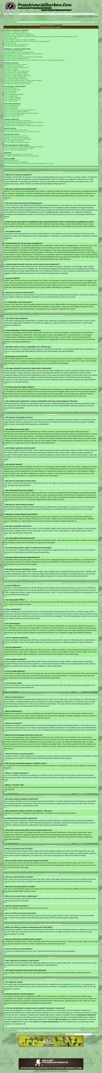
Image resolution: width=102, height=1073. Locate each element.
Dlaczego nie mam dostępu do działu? (16, 74)
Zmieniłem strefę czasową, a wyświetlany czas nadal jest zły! (23, 53)
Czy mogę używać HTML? (12, 89)
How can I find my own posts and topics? (17, 142)
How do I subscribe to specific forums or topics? (19, 148)
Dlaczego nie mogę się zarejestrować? (16, 44)
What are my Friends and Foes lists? (15, 130)
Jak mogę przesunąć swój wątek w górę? (17, 83)
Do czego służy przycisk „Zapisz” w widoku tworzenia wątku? (23, 80)
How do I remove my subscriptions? (15, 150)
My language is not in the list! (13, 55)
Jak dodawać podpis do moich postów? (16, 67)
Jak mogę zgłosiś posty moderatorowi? (16, 79)
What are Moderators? (11, 107)
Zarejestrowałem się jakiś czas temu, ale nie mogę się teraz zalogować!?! (27, 41)
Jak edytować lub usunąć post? (14, 66)
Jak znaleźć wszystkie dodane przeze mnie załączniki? (21, 156)
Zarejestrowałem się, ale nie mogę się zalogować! (20, 40)
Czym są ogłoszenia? (11, 96)
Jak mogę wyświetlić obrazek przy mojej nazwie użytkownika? (23, 57)
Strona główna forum (10, 22)
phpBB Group (76, 984)
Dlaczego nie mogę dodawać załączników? (17, 75)
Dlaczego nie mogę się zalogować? (15, 32)
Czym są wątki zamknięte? (12, 99)
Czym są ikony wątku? (11, 101)
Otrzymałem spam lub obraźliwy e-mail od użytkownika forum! (23, 125)
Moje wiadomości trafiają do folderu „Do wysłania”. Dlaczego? (23, 122)
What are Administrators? (12, 105)
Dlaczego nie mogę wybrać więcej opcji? (17, 71)
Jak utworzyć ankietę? (11, 69)
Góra (5, 185)
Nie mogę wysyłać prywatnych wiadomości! (17, 121)
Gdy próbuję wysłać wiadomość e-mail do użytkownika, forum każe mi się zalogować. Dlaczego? (34, 60)
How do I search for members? (14, 140)
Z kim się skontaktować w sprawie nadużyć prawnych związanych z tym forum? (29, 163)
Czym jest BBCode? (10, 88)
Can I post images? (10, 93)
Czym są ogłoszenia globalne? (13, 94)
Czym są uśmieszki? (10, 91)
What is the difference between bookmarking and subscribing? (23, 146)
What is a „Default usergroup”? (14, 115)
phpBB (43, 1070)
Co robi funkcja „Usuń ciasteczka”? (15, 46)
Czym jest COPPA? (10, 43)
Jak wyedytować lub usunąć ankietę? (15, 72)
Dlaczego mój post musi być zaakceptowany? (18, 82)
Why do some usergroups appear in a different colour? (21, 113)
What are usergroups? (11, 108)
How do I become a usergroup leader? (16, 111)
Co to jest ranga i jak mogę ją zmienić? (16, 58)
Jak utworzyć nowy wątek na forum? (15, 64)
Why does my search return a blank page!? (17, 139)
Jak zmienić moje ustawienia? (13, 50)
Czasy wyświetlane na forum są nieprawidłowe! (19, 52)
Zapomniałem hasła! (10, 38)
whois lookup (53, 1013)
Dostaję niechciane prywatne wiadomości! (17, 124)
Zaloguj (7, 14)
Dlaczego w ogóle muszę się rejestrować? (17, 33)
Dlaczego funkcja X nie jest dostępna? (16, 162)
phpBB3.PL (65, 1071)
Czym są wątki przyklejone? (13, 97)
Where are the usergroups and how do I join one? (20, 110)
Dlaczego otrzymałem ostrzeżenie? (15, 77)
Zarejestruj (15, 14)
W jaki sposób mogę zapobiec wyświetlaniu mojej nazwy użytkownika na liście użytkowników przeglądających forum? (41, 36)
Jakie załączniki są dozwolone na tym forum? (18, 154)
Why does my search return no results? (16, 137)
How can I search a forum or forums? (16, 136)
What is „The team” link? (12, 116)
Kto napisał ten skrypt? (11, 160)
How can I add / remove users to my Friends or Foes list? (22, 131)
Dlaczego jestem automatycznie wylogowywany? (19, 35)
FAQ (96, 14)
